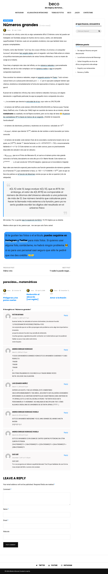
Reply (66, 315)
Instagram (11, 240)
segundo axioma (44, 77)
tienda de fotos (58, 13)
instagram (19, 13)
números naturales (47, 65)
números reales (42, 69)
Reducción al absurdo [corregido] (33, 297)
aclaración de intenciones (37, 13)
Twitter (23, 240)
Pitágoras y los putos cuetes (10, 298)
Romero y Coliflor (83, 72)
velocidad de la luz (33, 102)
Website (6, 532)
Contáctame (88, 13)
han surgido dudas (26, 53)
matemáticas (8, 20)
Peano (55, 77)
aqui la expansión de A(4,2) (32, 220)
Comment (7, 489)
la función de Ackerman (26, 174)
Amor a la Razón (58, 297)
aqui (51, 69)
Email (5, 520)
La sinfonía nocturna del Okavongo (89, 57)
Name (6, 509)
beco (69, 13)
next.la (28, 571)
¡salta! (77, 13)
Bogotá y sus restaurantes (86, 68)
